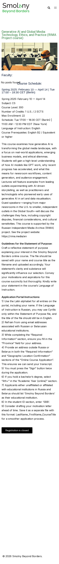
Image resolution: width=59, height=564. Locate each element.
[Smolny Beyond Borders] (15, 7)
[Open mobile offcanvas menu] (55, 8)
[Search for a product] (49, 8)
